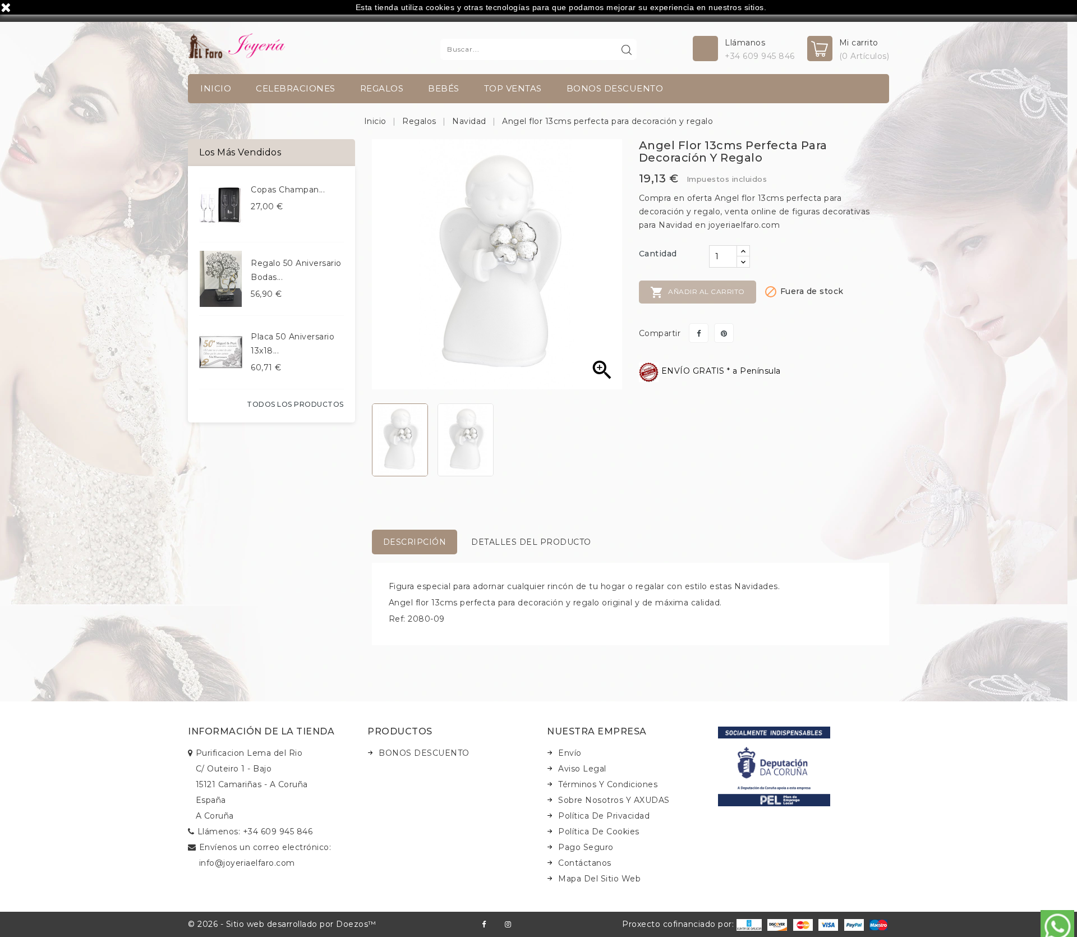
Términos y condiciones (607, 784)
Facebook (484, 924)
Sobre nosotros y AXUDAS (614, 800)
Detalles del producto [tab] (531, 542)
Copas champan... (288, 190)
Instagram (508, 924)
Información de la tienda (261, 731)
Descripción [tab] (415, 542)
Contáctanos (584, 863)
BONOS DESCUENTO (615, 88)
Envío (570, 753)
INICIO (215, 88)
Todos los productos (295, 404)
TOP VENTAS (513, 88)
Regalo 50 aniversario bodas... (296, 270)
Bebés (443, 88)
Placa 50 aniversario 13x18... (292, 344)
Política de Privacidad (604, 816)
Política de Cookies (598, 831)
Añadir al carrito (697, 292)
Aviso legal (582, 769)
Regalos (382, 88)
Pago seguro (586, 847)
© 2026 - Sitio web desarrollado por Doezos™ (282, 924)
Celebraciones (295, 88)
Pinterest (724, 333)
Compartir (698, 333)
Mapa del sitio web (599, 879)
